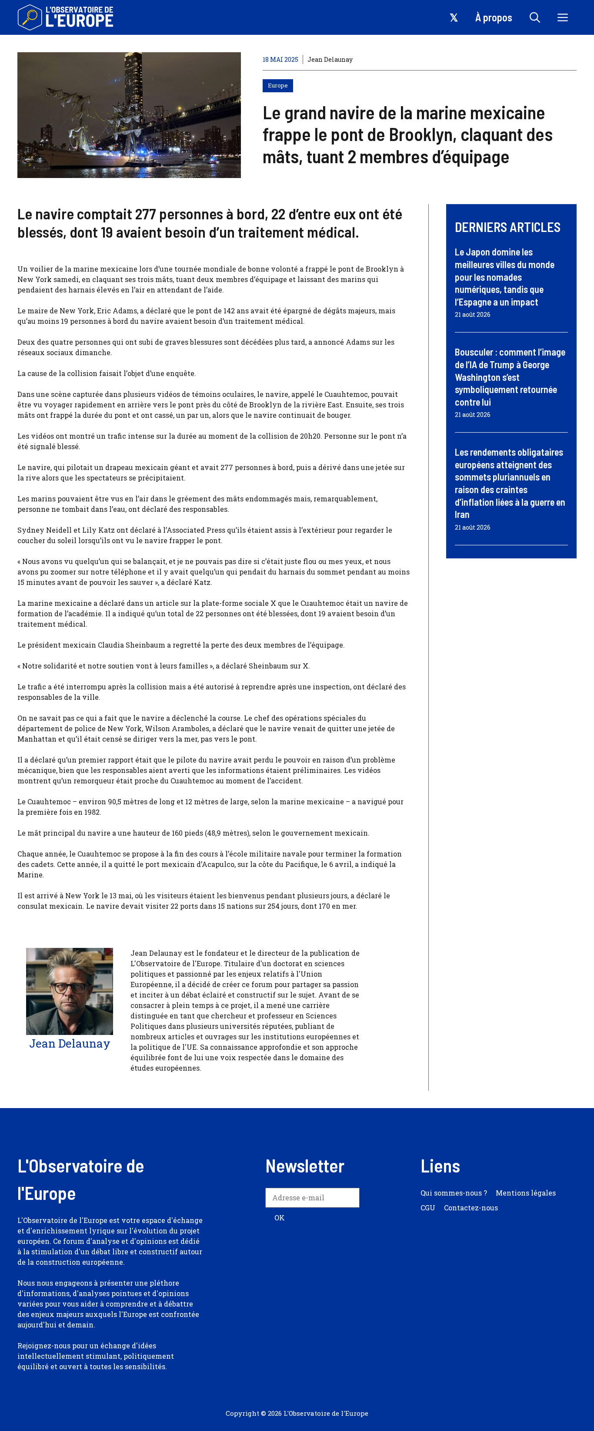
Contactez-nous (471, 1207)
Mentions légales (526, 1192)
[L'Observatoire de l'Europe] (66, 17)
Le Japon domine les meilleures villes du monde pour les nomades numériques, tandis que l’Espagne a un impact (504, 276)
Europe (278, 85)
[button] (535, 17)
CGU (427, 1207)
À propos (493, 17)
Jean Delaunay (330, 59)
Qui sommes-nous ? (453, 1192)
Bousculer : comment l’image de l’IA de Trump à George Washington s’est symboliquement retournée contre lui (510, 376)
